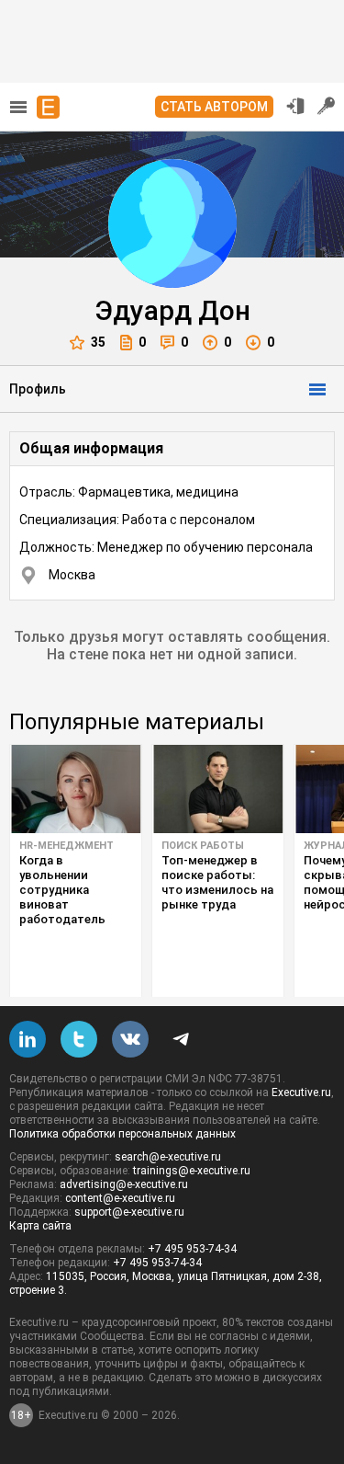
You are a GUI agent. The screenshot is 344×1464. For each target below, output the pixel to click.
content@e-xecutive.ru (120, 1198)
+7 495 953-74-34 (192, 1248)
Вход (295, 106)
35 (98, 342)
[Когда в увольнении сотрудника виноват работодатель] (75, 789)
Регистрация (326, 106)
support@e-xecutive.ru (129, 1212)
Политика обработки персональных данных (122, 1133)
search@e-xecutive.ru (168, 1156)
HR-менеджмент (66, 846)
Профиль (37, 389)
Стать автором (214, 106)
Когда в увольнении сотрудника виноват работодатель (62, 889)
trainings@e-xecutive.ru (191, 1170)
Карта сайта (40, 1225)
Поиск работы (202, 846)
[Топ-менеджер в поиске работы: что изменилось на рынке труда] (217, 789)
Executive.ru (301, 1092)
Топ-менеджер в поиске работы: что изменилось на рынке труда (217, 882)
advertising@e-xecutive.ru (124, 1184)
